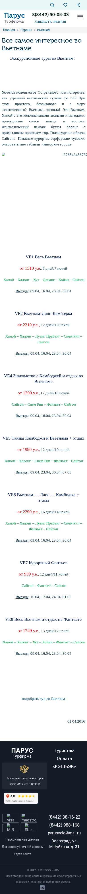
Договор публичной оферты (22, 847)
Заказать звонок (50, 21)
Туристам (64, 750)
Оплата (64, 758)
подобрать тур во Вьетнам (43, 699)
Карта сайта (22, 854)
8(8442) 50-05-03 (50, 14)
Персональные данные (22, 839)
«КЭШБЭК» (64, 766)
